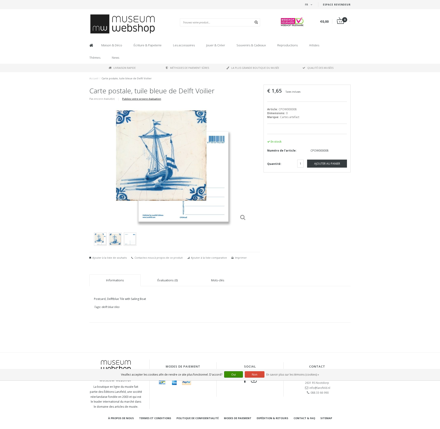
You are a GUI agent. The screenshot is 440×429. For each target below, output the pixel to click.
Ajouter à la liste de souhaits (109, 257)
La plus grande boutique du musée (255, 67)
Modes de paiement (237, 418)
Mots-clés (217, 280)
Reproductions (287, 45)
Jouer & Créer (215, 45)
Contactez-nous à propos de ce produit (159, 257)
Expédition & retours (272, 418)
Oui (233, 374)
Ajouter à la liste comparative (209, 257)
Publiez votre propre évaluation (141, 98)
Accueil (93, 78)
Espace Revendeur (337, 4)
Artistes (314, 45)
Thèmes (94, 57)
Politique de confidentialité (197, 418)
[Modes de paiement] (162, 382)
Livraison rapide (124, 67)
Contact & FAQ (304, 418)
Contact (317, 366)
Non (254, 374)
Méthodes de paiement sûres (189, 67)
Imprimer (241, 257)
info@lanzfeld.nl (319, 388)
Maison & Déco (111, 45)
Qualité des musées (320, 67)
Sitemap (326, 418)
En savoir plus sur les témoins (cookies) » (292, 374)
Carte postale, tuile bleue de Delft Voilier (127, 78)
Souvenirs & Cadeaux (251, 45)
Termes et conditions (155, 418)
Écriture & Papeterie (148, 45)
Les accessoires (184, 45)
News (115, 57)
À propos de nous (121, 418)
